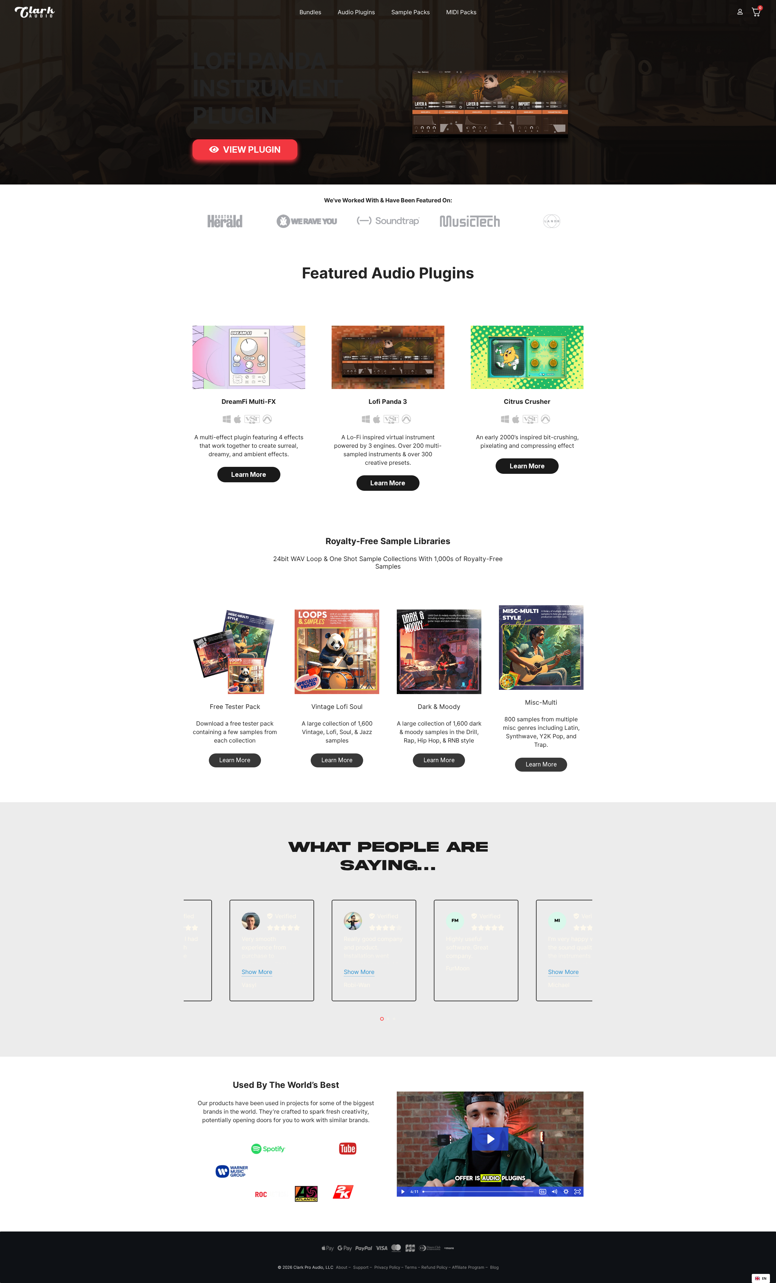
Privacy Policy (387, 1267)
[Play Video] (403, 1192)
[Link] (740, 11)
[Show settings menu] (566, 1192)
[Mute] (554, 1192)
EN (764, 1278)
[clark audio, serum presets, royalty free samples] (35, 12)
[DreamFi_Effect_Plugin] (248, 357)
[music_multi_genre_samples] (541, 647)
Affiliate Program (468, 1267)
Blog (494, 1267)
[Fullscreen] (578, 1192)
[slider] (478, 1192)
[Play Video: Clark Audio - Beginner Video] (490, 1139)
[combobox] (761, 1278)
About (341, 1267)
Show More (246, 972)
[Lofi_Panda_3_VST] (388, 357)
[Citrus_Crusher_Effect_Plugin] (527, 357)
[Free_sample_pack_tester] (234, 652)
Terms (411, 1267)
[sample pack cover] (337, 652)
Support (361, 1267)
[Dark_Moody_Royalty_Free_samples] (439, 652)
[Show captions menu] (543, 1192)
